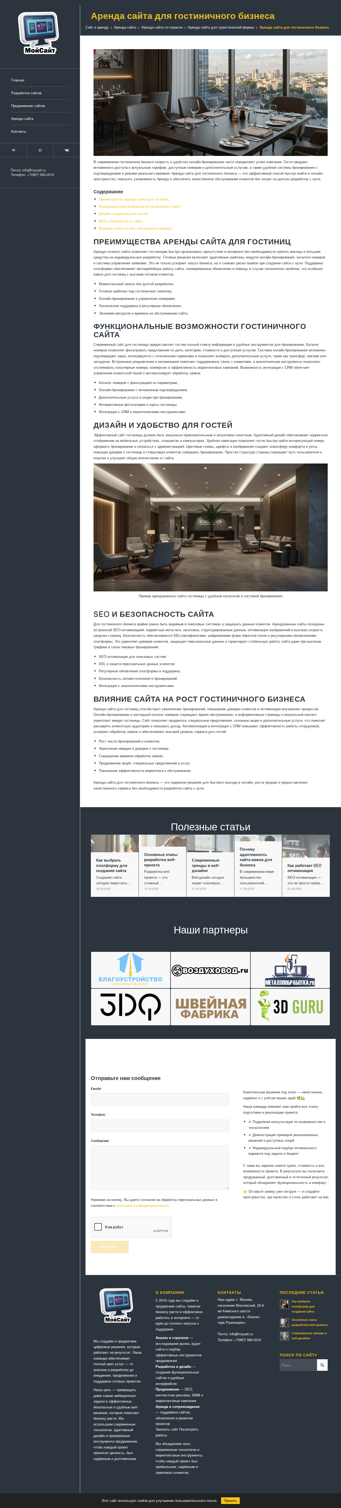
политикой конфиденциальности (142, 1205)
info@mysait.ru (34, 169)
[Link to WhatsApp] (40, 150)
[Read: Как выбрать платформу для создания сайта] (284, 1304)
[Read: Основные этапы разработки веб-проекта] (284, 1323)
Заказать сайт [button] (167, 1429)
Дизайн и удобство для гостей (123, 213)
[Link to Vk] (66, 150)
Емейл (97, 1088)
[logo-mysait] (40, 34)
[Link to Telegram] (13, 150)
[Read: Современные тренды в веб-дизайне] (284, 1336)
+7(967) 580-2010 (40, 174)
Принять (230, 1501)
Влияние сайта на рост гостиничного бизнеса (135, 228)
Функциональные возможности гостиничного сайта (140, 206)
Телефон (99, 1114)
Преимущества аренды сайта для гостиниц (134, 199)
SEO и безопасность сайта (120, 220)
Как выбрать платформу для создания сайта (303, 1306)
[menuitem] (40, 80)
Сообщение (101, 1140)
